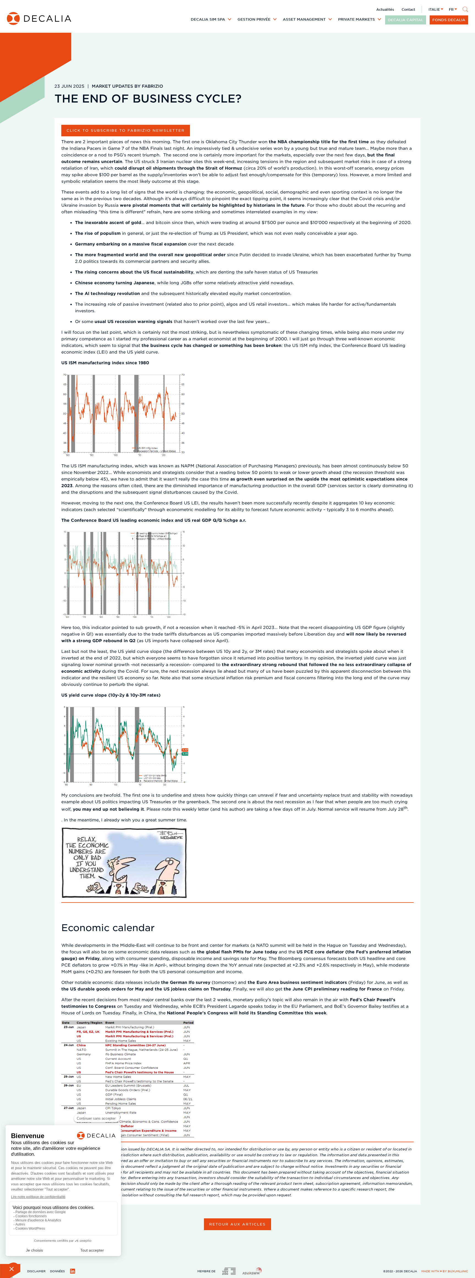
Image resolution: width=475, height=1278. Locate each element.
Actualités (385, 9)
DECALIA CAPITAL (405, 20)
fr (451, 9)
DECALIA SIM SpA (208, 19)
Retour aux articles (237, 1224)
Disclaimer (36, 1271)
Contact (408, 9)
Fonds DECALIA (448, 20)
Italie (434, 9)
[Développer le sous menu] (229, 19)
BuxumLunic (458, 1271)
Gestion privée (254, 19)
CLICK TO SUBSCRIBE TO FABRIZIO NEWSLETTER (126, 130)
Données (57, 1271)
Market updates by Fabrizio (127, 86)
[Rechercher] (465, 9)
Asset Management (304, 19)
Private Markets (356, 19)
